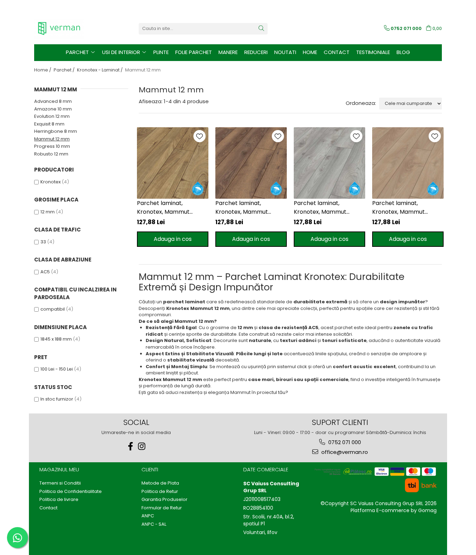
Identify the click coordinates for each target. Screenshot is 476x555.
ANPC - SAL (153, 524)
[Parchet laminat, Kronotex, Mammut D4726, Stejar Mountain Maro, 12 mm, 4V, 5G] (251, 163)
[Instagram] (142, 446)
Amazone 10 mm (53, 109)
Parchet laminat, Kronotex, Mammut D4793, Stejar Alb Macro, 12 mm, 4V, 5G (327, 207)
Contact (337, 52)
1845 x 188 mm (56, 339)
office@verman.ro (344, 452)
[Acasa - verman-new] (69, 28)
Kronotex (50, 181)
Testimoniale (373, 52)
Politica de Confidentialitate (70, 491)
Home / (43, 70)
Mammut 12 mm (52, 139)
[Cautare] (261, 29)
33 (43, 241)
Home (310, 52)
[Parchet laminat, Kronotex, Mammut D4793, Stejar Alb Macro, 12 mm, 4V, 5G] (329, 163)
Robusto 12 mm (51, 154)
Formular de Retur (161, 508)
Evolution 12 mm (52, 116)
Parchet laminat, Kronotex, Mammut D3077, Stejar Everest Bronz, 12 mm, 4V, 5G (166, 207)
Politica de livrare (58, 499)
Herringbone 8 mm (55, 131)
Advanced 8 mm (53, 101)
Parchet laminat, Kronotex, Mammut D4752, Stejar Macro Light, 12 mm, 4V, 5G (407, 207)
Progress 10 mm (52, 146)
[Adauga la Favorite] (199, 136)
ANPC (147, 516)
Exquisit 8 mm (49, 124)
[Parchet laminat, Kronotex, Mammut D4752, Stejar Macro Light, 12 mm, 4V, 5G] (408, 163)
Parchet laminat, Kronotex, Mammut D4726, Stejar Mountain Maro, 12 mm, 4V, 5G (247, 207)
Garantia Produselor (164, 499)
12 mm (47, 211)
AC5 (45, 271)
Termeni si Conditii (60, 483)
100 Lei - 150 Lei (56, 369)
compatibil (52, 309)
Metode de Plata (160, 483)
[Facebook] (130, 446)
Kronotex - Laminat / (100, 70)
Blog (403, 52)
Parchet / (65, 70)
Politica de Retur (159, 491)
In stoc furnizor (56, 399)
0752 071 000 (344, 442)
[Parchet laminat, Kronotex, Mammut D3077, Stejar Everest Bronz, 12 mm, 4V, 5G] (172, 163)
